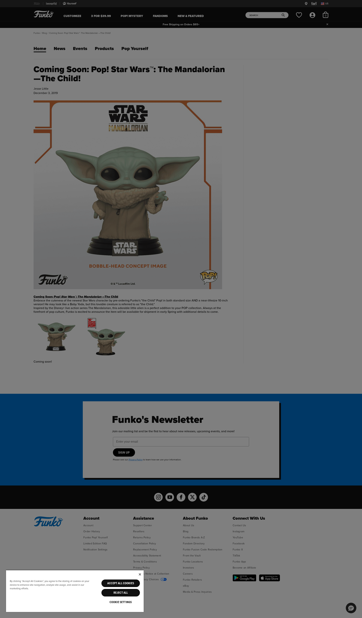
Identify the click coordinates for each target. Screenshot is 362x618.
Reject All (121, 593)
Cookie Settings (121, 602)
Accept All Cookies (120, 583)
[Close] (140, 574)
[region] (75, 591)
